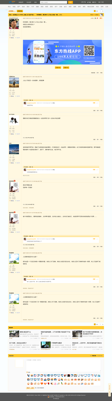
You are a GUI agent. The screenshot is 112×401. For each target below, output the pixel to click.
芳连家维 (11, 253)
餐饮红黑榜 (90, 6)
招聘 (102, 6)
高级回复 (94, 355)
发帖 (89, 2)
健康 (74, 6)
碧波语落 (11, 181)
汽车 (32, 6)
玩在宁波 (31, 15)
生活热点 (15, 15)
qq (95, 18)
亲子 (56, 6)
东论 (10, 15)
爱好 (28, 6)
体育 (70, 6)
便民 (84, 6)
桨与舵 (10, 338)
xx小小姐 (74, 349)
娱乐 (65, 6)
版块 (35, 2)
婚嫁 (37, 6)
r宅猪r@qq (12, 76)
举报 (101, 72)
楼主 (101, 18)
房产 (18, 6)
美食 (60, 6)
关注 (95, 2)
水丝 (10, 143)
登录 (102, 2)
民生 (9, 6)
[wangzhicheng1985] (25, 103)
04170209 (11, 114)
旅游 (23, 6)
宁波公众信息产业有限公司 (53, 395)
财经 (79, 6)
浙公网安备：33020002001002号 (56, 396)
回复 (94, 103)
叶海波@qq (11, 349)
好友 (29, 372)
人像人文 (25, 15)
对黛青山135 (43, 338)
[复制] (60, 14)
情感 (14, 6)
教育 (46, 6)
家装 (51, 6)
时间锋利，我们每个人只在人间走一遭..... (48, 15)
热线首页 (21, 2)
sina (97, 18)
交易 (106, 6)
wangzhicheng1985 (13, 18)
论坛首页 (29, 2)
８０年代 (20, 15)
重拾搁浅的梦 (75, 338)
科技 (97, 6)
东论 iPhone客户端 (29, 137)
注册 (99, 2)
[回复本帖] (58, 67)
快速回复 (93, 72)
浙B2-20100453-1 (31, 395)
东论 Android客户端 (29, 204)
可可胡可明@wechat (45, 349)
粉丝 (13, 31)
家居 (42, 6)
